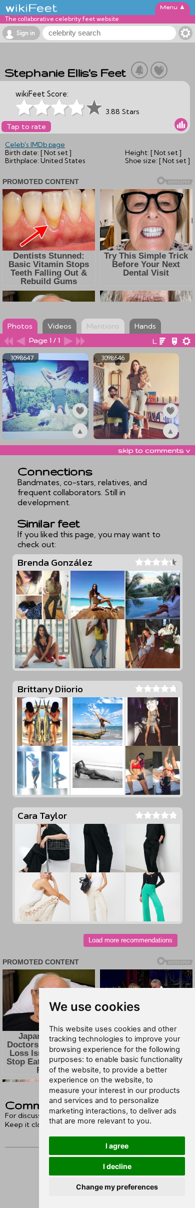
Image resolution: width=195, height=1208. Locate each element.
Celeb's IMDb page (35, 145)
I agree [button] (117, 1145)
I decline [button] (117, 1166)
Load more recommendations (130, 940)
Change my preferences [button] (117, 1186)
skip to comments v (154, 450)
